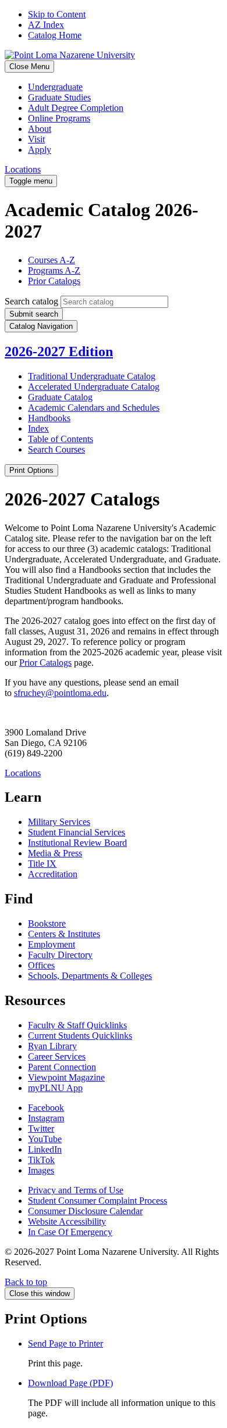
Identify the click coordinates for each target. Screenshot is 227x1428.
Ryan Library (52, 1046)
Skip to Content (57, 14)
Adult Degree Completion (75, 108)
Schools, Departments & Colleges (90, 976)
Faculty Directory (60, 955)
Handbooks (49, 418)
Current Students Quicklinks (80, 1035)
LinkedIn (45, 1149)
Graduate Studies (59, 97)
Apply (39, 150)
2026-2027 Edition (59, 351)
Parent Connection (62, 1067)
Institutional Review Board (77, 843)
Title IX (42, 864)
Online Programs (59, 118)
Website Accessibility (67, 1221)
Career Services (57, 1056)
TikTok (41, 1160)
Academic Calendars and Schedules (93, 407)
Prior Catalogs (54, 281)
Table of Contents (60, 439)
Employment (51, 944)
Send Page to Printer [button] (65, 1343)
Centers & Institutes (64, 934)
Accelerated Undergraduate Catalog (93, 387)
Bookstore (47, 923)
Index (38, 428)
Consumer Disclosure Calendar (85, 1211)
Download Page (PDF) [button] (70, 1383)
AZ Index (46, 25)
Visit (36, 139)
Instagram (46, 1118)
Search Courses (56, 449)
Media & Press (55, 853)
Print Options (31, 470)
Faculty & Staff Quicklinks (77, 1025)
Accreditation (52, 874)
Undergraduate (55, 87)
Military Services (59, 822)
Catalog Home (54, 35)
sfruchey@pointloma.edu (60, 693)
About (39, 129)
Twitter (41, 1128)
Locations (23, 169)
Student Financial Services (76, 832)
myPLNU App (55, 1088)
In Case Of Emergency (70, 1232)
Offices (41, 965)
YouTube (45, 1139)
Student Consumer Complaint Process (97, 1200)
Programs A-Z (54, 270)
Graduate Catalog (60, 397)
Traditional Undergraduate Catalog (91, 376)
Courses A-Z (51, 260)
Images (41, 1170)
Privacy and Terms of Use (75, 1190)
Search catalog (31, 301)
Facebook (46, 1108)
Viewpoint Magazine (66, 1077)
